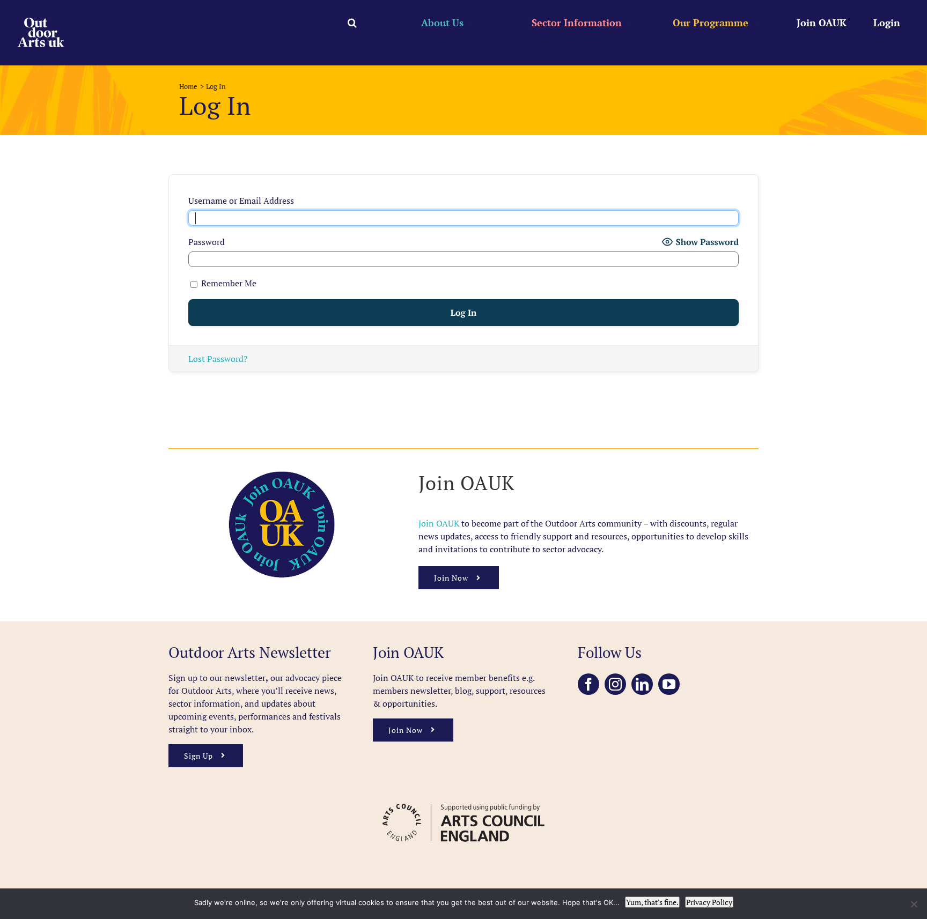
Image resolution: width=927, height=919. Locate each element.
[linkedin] (642, 684)
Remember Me (227, 283)
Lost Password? (218, 359)
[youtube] (669, 684)
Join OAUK (439, 523)
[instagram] (615, 684)
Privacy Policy (709, 902)
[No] (913, 904)
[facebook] (588, 684)
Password (206, 242)
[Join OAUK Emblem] (281, 475)
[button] (352, 22)
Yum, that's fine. (652, 902)
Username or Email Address (241, 200)
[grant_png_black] (463, 798)
